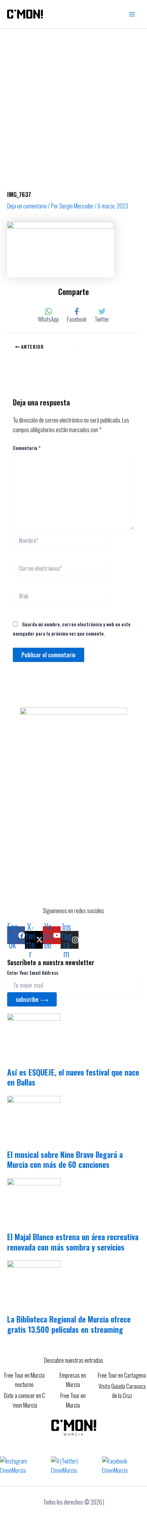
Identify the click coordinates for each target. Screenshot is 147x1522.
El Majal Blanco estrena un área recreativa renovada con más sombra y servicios (72, 1242)
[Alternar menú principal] (132, 14)
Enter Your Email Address (32, 972)
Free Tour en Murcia (73, 1400)
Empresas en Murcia (73, 1380)
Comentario (27, 447)
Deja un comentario (27, 206)
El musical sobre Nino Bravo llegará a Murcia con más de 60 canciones (65, 1159)
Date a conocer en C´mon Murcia (24, 1400)
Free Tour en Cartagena (122, 1375)
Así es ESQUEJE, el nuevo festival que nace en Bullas (73, 1077)
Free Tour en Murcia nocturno (24, 1380)
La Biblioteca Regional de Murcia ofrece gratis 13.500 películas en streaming (69, 1324)
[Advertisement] (73, 105)
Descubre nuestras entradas (73, 1360)
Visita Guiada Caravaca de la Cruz (122, 1391)
